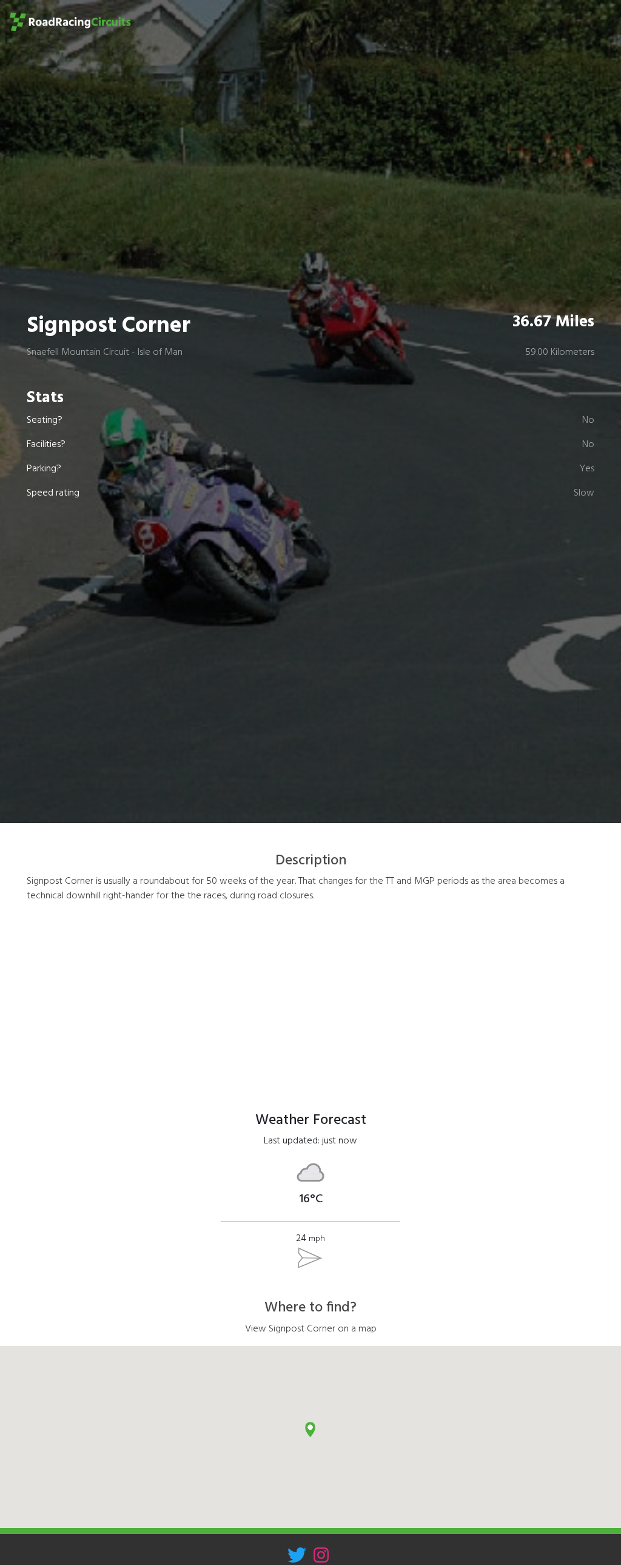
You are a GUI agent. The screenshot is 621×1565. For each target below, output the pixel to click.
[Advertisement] (310, 998)
